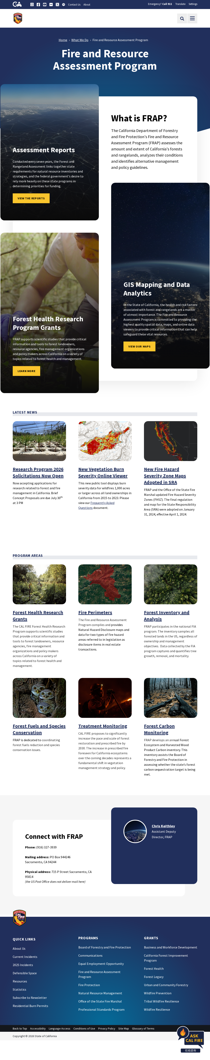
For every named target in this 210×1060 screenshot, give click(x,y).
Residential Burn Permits (30, 1006)
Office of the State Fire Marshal (100, 1001)
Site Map (123, 1028)
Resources (20, 981)
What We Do (79, 40)
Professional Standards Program (101, 1009)
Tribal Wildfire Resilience (161, 1001)
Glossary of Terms (143, 1028)
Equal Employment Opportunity (101, 964)
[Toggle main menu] (192, 18)
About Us (19, 948)
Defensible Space (25, 973)
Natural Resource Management (100, 993)
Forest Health (154, 968)
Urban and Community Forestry (166, 985)
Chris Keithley (163, 826)
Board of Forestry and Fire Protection (104, 947)
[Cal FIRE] (19, 918)
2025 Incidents (23, 965)
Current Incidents (25, 957)
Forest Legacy (153, 977)
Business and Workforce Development (170, 947)
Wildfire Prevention (157, 993)
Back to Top (20, 1028)
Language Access (59, 1028)
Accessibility (38, 1028)
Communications (90, 955)
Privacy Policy (106, 1028)
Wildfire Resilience (157, 1009)
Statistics (19, 989)
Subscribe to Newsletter (30, 998)
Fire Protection (89, 985)
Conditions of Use (84, 1028)
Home (63, 40)
